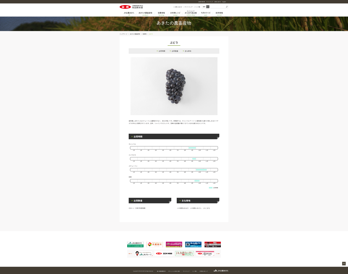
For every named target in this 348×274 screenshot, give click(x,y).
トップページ (123, 34)
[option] (144, 253)
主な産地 (188, 51)
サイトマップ (188, 7)
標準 (204, 7)
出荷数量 (175, 51)
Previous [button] (131, 253)
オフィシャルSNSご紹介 (174, 271)
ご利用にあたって (203, 271)
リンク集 (197, 7)
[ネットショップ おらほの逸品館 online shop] (191, 13)
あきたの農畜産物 (135, 34)
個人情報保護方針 (161, 271)
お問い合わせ (178, 7)
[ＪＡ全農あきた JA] (129, 13)
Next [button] (217, 253)
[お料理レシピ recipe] (175, 13)
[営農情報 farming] (161, 13)
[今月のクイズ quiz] (206, 13)
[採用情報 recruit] (219, 13)
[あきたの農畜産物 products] (145, 13)
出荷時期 (162, 51)
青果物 (144, 34)
